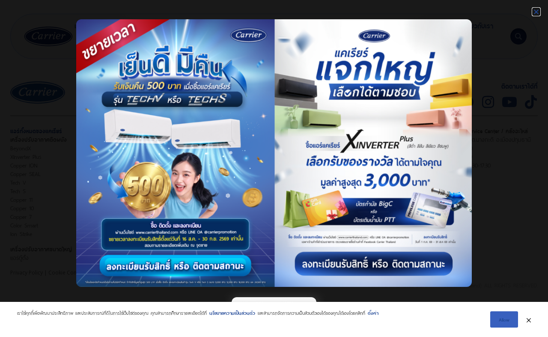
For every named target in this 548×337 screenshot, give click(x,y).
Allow (504, 319)
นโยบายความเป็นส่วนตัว (232, 312)
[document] (274, 168)
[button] (536, 12)
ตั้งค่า (373, 312)
